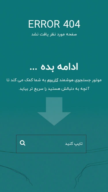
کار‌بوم (52, 80)
